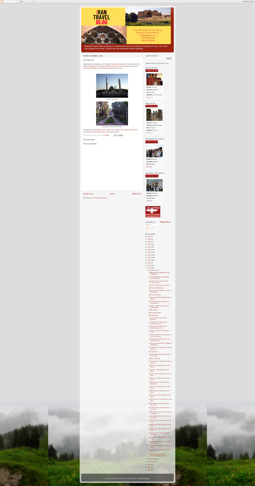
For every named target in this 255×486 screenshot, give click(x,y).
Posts (150, 225)
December (152, 270)
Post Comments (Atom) (99, 198)
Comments (151, 228)
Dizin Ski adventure (155, 312)
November (152, 459)
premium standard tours (106, 66)
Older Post (136, 194)
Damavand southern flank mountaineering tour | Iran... (158, 454)
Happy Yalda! (153, 310)
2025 (149, 236)
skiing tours (106, 68)
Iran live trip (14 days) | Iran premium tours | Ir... (157, 327)
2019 (149, 252)
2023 (149, 242)
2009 (149, 470)
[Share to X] (118, 135)
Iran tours (120, 68)
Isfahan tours (110, 130)
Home (112, 194)
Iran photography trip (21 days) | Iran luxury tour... (159, 277)
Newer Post (88, 194)
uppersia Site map (154, 358)
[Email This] (114, 135)
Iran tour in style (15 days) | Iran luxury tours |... (159, 306)
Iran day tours (153, 351)
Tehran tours (120, 130)
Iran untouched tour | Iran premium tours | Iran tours (160, 335)
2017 (149, 257)
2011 (149, 465)
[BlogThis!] (116, 135)
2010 (149, 467)
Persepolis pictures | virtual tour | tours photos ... (159, 302)
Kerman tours (128, 130)
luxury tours (118, 66)
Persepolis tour (153, 315)
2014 (149, 263)
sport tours (129, 66)
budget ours (94, 66)
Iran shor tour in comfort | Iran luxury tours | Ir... (158, 281)
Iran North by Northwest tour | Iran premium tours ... (159, 339)
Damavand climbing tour (91, 68)
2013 (149, 265)
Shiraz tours (101, 130)
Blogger (147, 478)
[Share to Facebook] (120, 135)
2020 (149, 249)
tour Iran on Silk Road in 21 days (159, 285)
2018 (149, 255)
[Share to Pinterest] (122, 135)
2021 (149, 247)
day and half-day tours (119, 64)
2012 (149, 268)
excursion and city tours (97, 132)
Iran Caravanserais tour (156, 288)
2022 (149, 244)
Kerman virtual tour (155, 294)
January (152, 461)
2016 (149, 260)
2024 (149, 239)
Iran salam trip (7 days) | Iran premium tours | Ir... (158, 322)
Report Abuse (165, 222)
